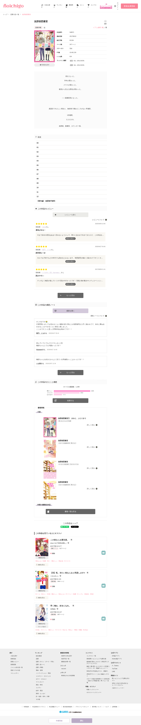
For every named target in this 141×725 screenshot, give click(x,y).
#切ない (70, 630)
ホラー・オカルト (41, 679)
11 (37, 192)
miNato (52, 609)
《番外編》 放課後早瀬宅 (46, 201)
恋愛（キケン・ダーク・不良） (45, 661)
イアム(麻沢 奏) (98, 27)
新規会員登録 (129, 6)
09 (38, 183)
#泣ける (65, 630)
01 (38, 147)
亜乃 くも (46, 250)
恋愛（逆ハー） (40, 664)
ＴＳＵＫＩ (54, 576)
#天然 (48, 594)
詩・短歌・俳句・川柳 (42, 696)
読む (82, 720)
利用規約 (26, 706)
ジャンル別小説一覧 (17, 667)
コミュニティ (15, 673)
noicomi (63, 668)
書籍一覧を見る (70, 511)
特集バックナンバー (93, 689)
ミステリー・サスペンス (43, 676)
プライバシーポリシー (82, 706)
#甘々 (48, 561)
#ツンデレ (80, 594)
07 (38, 174)
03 (38, 156)
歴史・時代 (39, 685)
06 (38, 170)
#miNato (85, 630)
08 (38, 179)
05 (38, 165)
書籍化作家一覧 (66, 661)
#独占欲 (61, 561)
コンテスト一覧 (91, 656)
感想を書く (70, 311)
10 (38, 187)
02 (38, 152)
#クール (38, 594)
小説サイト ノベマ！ (118, 688)
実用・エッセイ (40, 693)
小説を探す (14, 656)
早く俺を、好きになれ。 (60, 606)
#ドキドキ (67, 561)
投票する (70, 400)
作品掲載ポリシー (54, 706)
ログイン (117, 6)
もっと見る (70, 295)
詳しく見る (91, 425)
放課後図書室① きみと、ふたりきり (72, 418)
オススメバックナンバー (94, 692)
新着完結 (13, 659)
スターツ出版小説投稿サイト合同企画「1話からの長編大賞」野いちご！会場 (98, 680)
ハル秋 (38, 363)
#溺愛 (44, 561)
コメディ (38, 687)
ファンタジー (40, 682)
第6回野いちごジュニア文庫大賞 (96, 659)
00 (38, 143)
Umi (44, 227)
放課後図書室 (63, 440)
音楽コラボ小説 (15, 670)
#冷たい (43, 594)
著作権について (96, 706)
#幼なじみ (39, 561)
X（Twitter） (116, 665)
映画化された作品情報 (68, 675)
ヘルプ (107, 706)
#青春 (76, 630)
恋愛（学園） (40, 667)
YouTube (114, 668)
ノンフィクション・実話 (43, 673)
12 (38, 196)
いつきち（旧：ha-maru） (51, 272)
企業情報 (114, 706)
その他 (38, 699)
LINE (113, 671)
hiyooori (39, 349)
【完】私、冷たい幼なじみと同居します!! (68, 573)
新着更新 (13, 664)
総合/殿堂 (39, 656)
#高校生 (86, 594)
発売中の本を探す (66, 656)
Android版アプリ (117, 659)
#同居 (92, 594)
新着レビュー (15, 661)
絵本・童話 (39, 690)
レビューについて (98, 220)
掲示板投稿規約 (67, 706)
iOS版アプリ (116, 656)
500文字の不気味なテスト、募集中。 (98, 671)
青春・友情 (39, 670)
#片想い (38, 630)
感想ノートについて (97, 316)
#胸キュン (54, 561)
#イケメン (44, 630)
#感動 (80, 630)
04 (38, 161)
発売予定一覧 (65, 659)
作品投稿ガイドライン (39, 706)
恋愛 (37, 659)
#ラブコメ (69, 594)
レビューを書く (70, 215)
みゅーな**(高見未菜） (58, 543)
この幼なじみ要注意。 (59, 540)
